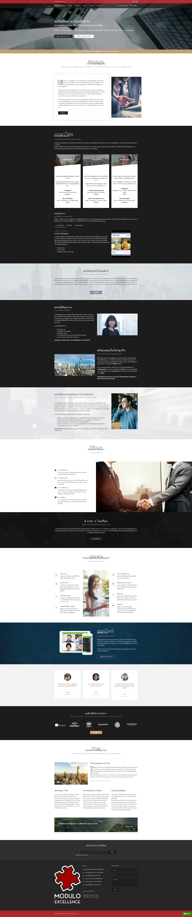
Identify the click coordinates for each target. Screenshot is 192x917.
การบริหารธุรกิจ (60, 225)
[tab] (59, 225)
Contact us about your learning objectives (100, 780)
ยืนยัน (112, 852)
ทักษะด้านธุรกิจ (78, 225)
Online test (132, 5)
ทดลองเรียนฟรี (96, 538)
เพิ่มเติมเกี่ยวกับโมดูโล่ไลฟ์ (106, 656)
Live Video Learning (122, 5)
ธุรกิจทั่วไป (69, 225)
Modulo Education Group (60, 913)
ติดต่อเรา (63, 113)
